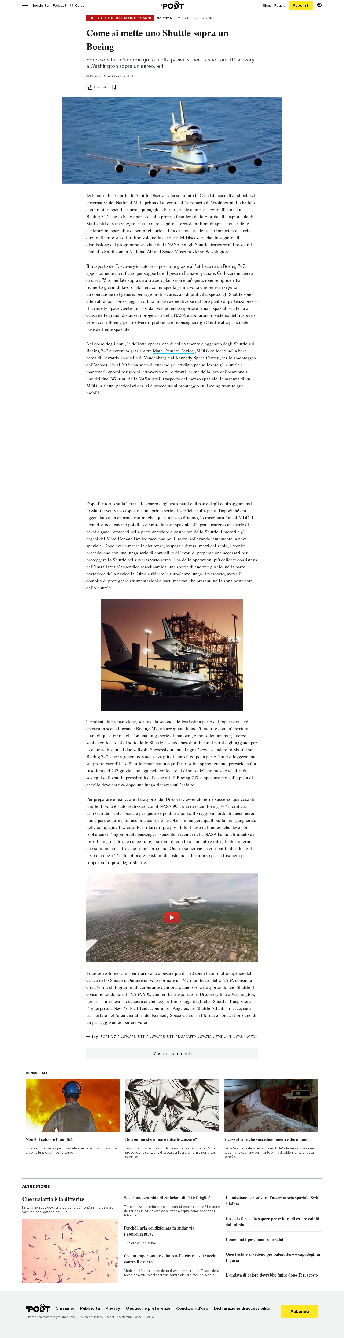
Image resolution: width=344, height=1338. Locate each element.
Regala (279, 5)
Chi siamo (64, 1308)
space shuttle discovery (174, 1036)
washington (247, 1036)
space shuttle (135, 1036)
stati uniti (223, 1036)
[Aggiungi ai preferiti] (114, 87)
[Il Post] (172, 5)
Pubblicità (90, 1308)
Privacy (113, 1308)
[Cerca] (71, 5)
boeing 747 (110, 1036)
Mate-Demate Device (173, 350)
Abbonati (301, 5)
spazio (206, 1036)
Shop (267, 5)
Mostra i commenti (172, 1053)
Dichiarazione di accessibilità (242, 1308)
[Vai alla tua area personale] (319, 5)
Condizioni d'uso (192, 1308)
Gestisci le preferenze (148, 1308)
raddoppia (114, 994)
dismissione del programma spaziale (121, 244)
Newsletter (41, 5)
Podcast (59, 5)
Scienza (164, 18)
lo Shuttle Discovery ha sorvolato (162, 195)
